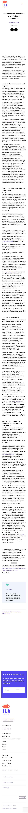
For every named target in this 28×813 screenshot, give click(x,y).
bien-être (8, 593)
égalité (13, 593)
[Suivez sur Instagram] (9, 729)
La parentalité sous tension (11, 660)
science (8, 598)
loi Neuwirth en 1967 (10, 272)
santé (18, 597)
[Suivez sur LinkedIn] (6, 729)
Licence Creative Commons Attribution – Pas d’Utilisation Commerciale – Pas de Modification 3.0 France (14, 568)
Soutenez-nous (8, 720)
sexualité (16, 598)
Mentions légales (7, 805)
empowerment (9, 595)
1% (12, 221)
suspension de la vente (8, 454)
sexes (12, 598)
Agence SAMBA (12, 808)
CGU (14, 805)
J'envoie (22, 797)
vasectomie (10, 192)
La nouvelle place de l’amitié (11, 635)
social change (9, 600)
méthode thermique (11, 121)
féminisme (17, 595)
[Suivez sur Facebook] (3, 729)
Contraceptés (17, 401)
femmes (8, 597)
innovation (13, 597)
